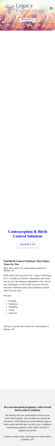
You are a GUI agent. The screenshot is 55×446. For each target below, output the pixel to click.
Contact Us (28, 19)
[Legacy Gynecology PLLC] (24, 8)
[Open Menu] (51, 8)
